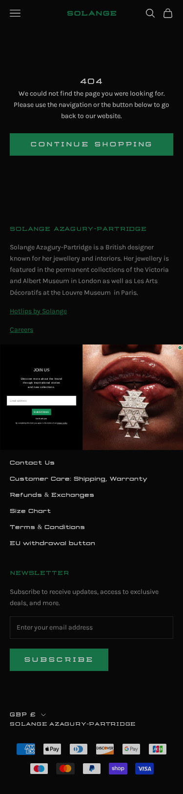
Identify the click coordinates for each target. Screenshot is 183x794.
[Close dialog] (180, 347)
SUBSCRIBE (41, 411)
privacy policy (62, 423)
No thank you (41, 418)
